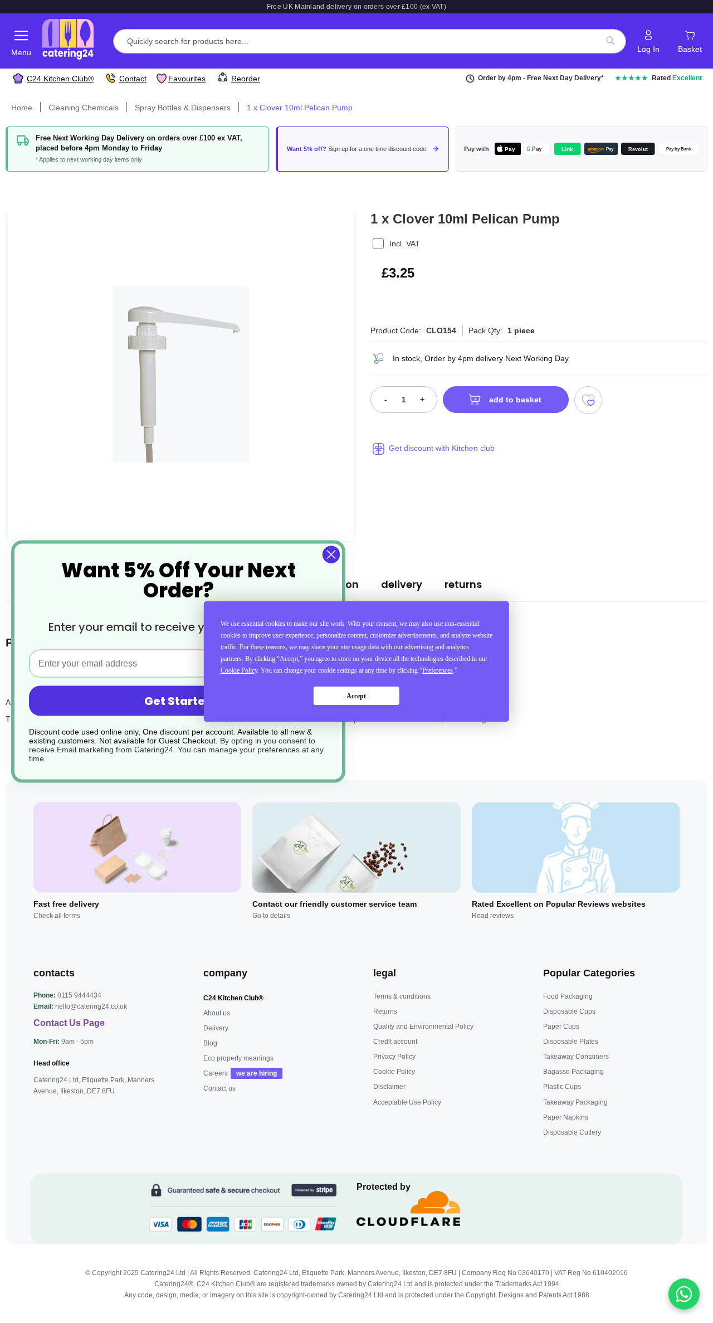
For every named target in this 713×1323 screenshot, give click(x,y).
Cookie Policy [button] (239, 670)
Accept (356, 696)
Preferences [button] (437, 670)
